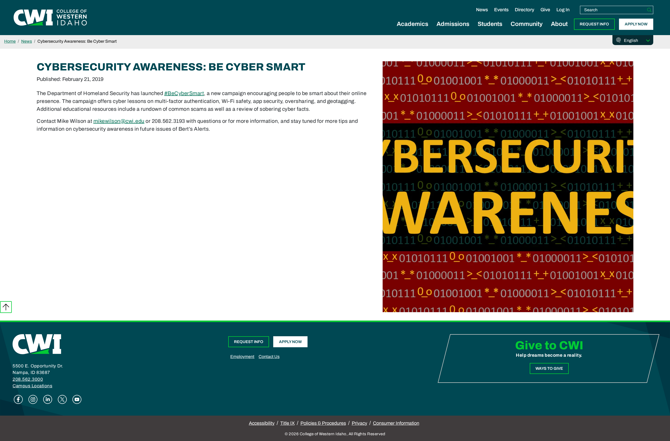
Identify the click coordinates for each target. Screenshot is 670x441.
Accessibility (262, 423)
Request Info (594, 24)
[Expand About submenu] (559, 30)
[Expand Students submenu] (490, 30)
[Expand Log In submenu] (563, 15)
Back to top (6, 307)
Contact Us (269, 356)
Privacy (359, 423)
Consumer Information (396, 423)
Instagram (33, 399)
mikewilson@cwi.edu (118, 121)
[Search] (649, 10)
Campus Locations (32, 385)
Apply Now (636, 24)
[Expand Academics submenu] (412, 30)
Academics (412, 24)
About (559, 24)
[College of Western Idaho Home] (50, 17)
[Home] (37, 343)
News (482, 9)
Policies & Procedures (323, 423)
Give (545, 9)
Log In (563, 9)
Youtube (77, 399)
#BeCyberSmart (184, 93)
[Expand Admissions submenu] (453, 30)
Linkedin (47, 399)
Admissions (453, 24)
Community (527, 24)
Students (490, 24)
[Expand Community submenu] (526, 30)
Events (501, 9)
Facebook (18, 399)
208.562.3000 (28, 379)
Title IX (287, 423)
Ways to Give (549, 368)
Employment (242, 356)
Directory (524, 9)
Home (10, 41)
